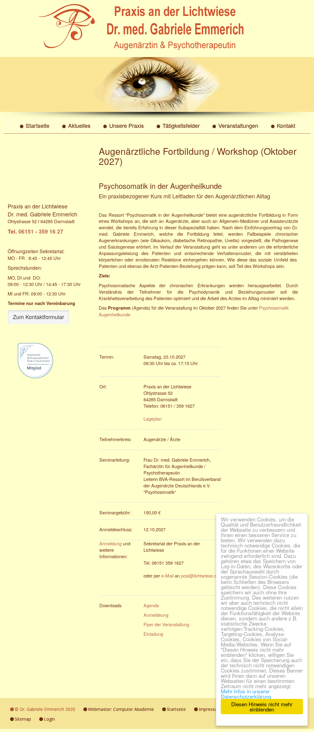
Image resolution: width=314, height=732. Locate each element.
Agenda (151, 605)
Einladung (153, 634)
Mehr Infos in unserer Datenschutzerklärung (246, 693)
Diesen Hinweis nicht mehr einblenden (262, 706)
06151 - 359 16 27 (40, 231)
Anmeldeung (156, 615)
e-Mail (167, 575)
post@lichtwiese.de (200, 575)
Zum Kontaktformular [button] (38, 317)
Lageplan (153, 418)
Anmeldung (110, 543)
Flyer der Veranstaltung (166, 624)
